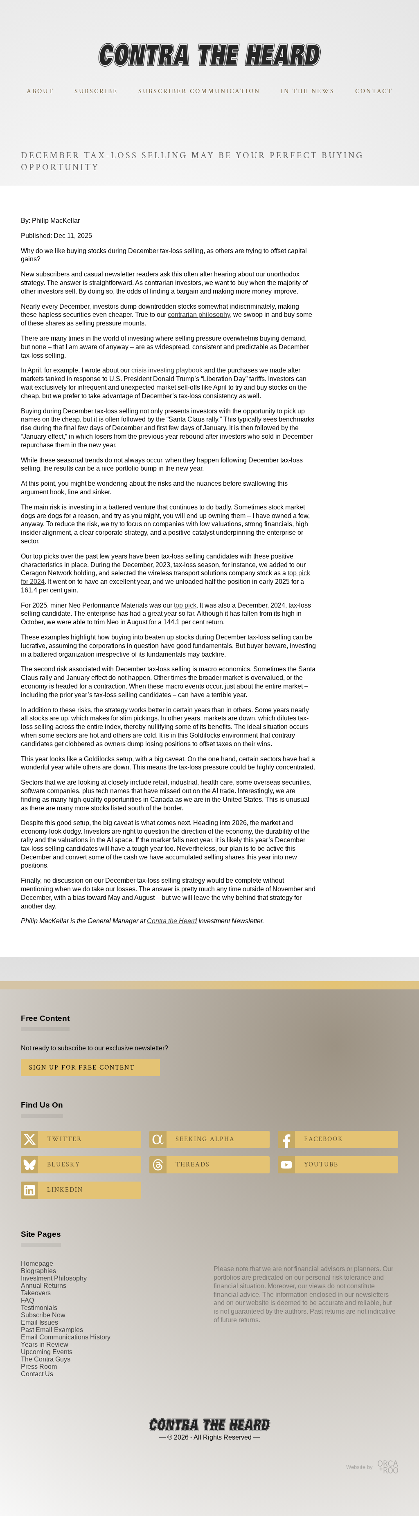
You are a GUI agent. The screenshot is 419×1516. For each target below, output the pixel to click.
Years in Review (44, 1344)
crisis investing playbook (167, 370)
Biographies (38, 1270)
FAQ (27, 1300)
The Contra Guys (45, 1359)
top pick (185, 605)
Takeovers (36, 1292)
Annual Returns (43, 1285)
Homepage (37, 1263)
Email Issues (39, 1322)
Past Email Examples (52, 1329)
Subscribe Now (43, 1315)
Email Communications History (65, 1337)
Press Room (39, 1366)
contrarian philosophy (199, 314)
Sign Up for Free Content (82, 1067)
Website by (359, 1467)
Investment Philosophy (54, 1278)
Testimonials (39, 1307)
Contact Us (37, 1373)
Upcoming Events (46, 1351)
